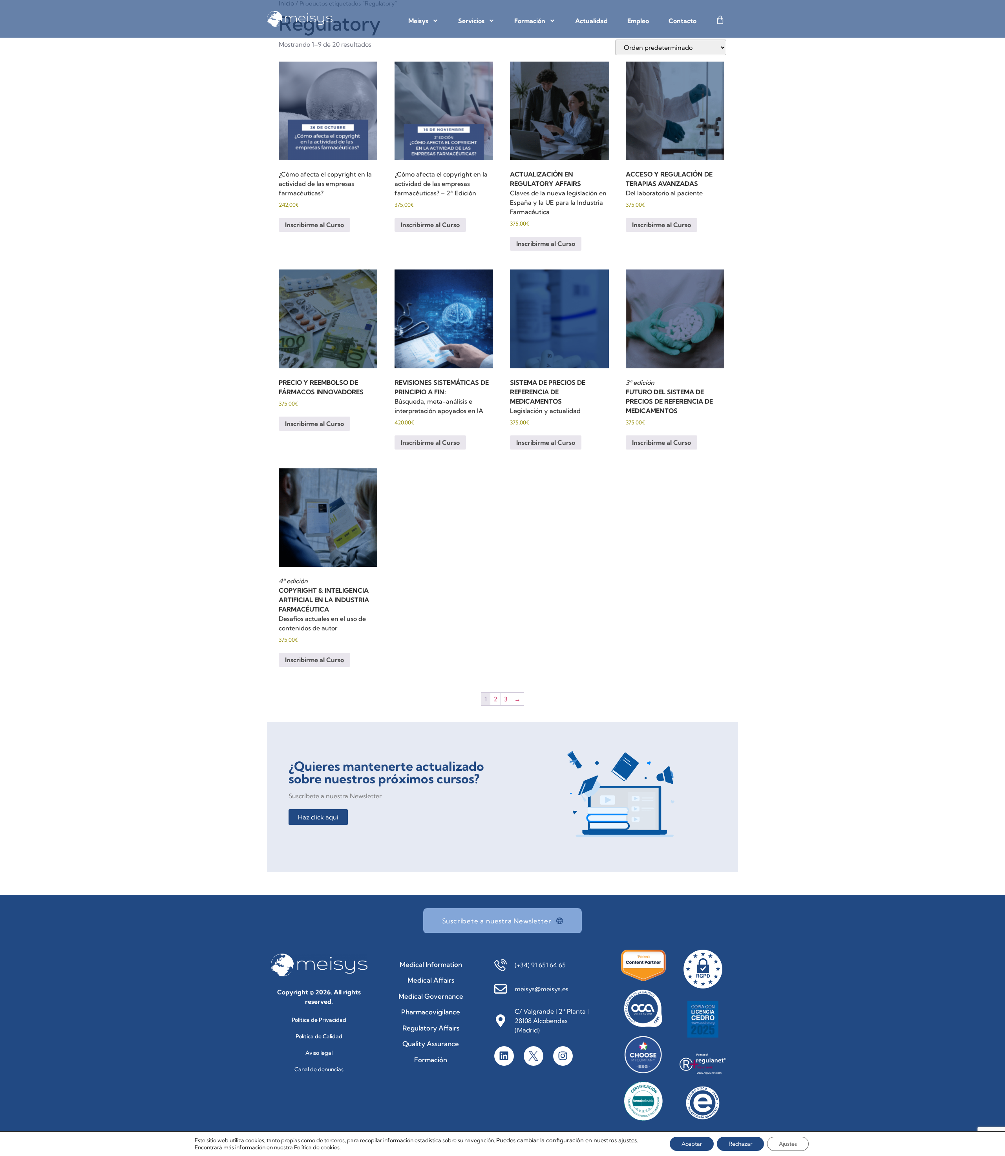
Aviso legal (319, 1052)
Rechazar (740, 1143)
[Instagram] (563, 1056)
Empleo (638, 21)
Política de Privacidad (319, 1019)
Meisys (418, 21)
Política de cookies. (317, 1147)
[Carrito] (720, 20)
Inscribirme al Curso (314, 225)
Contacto (682, 21)
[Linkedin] (504, 1056)
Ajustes (788, 1143)
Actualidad (591, 21)
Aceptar (692, 1143)
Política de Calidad (319, 1036)
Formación (529, 21)
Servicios (471, 21)
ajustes (627, 1140)
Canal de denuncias (319, 1069)
